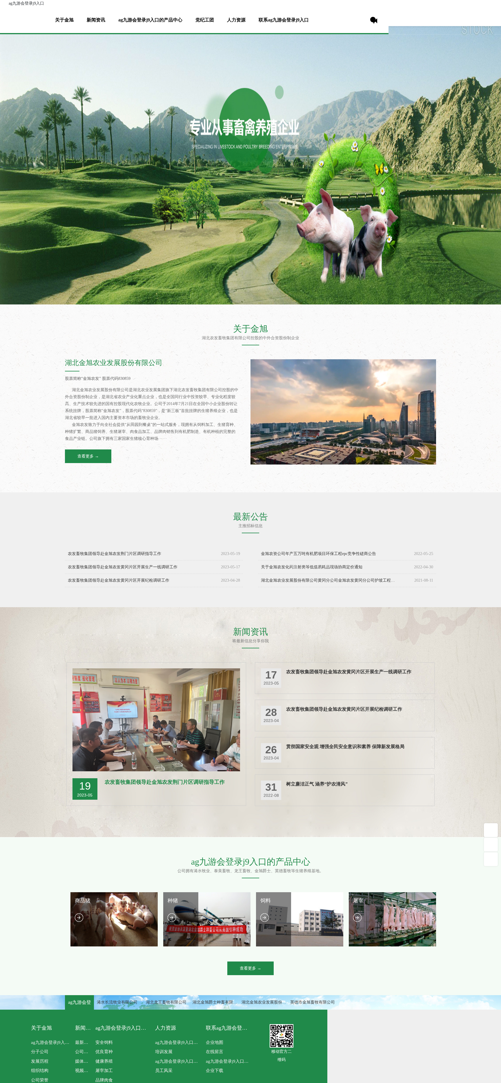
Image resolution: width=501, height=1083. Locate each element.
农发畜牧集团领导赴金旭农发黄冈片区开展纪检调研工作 (118, 580)
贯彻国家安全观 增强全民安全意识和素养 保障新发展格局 (345, 746)
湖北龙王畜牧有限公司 (166, 1002)
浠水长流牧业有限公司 (117, 1002)
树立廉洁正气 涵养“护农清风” (317, 783)
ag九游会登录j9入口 (26, 3)
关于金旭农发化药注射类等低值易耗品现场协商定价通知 (311, 567)
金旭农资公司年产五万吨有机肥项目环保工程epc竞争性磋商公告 (318, 554)
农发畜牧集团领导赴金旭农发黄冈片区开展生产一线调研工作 (122, 567)
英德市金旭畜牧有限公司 (312, 1002)
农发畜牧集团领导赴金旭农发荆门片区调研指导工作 (114, 554)
